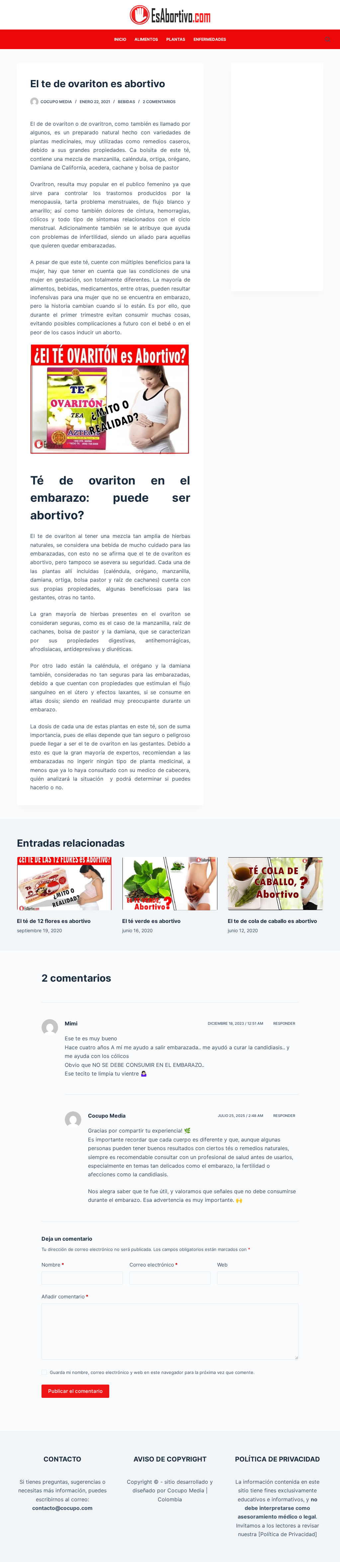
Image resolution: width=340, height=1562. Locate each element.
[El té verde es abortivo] (169, 884)
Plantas (175, 39)
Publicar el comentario (75, 1391)
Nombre (53, 1265)
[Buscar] (327, 39)
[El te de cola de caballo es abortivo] (275, 884)
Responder (284, 1023)
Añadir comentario (65, 1296)
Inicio (120, 39)
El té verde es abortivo (151, 921)
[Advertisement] (277, 184)
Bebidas (126, 101)
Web (222, 1265)
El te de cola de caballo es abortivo (272, 921)
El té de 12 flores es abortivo (54, 921)
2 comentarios (159, 101)
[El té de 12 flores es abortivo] (64, 884)
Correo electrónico (153, 1265)
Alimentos (146, 39)
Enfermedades (210, 39)
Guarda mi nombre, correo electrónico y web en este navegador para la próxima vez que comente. (152, 1372)
